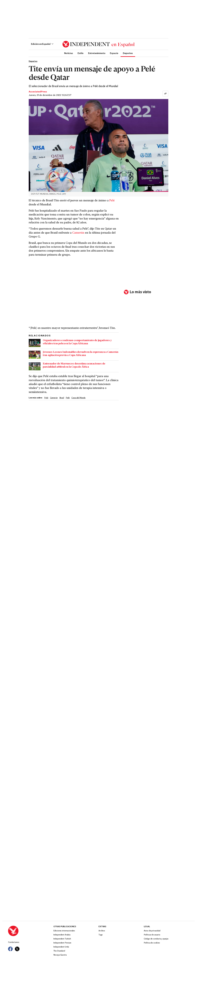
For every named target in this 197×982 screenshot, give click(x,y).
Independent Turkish (62, 939)
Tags (100, 935)
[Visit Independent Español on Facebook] (10, 949)
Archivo (101, 931)
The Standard (59, 951)
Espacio (114, 53)
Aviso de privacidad (152, 931)
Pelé (112, 200)
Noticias (68, 53)
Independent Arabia (61, 935)
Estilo (81, 53)
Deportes (128, 53)
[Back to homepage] (30, 931)
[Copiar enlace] (165, 93)
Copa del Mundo (78, 398)
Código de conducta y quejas (156, 939)
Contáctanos (13, 942)
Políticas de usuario (152, 935)
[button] (42, 44)
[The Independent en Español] (98, 44)
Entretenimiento (96, 53)
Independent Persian (62, 943)
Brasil (61, 398)
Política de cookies (152, 943)
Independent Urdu (61, 947)
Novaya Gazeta (60, 955)
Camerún (78, 233)
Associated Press (38, 92)
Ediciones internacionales (64, 931)
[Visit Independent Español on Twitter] (17, 949)
